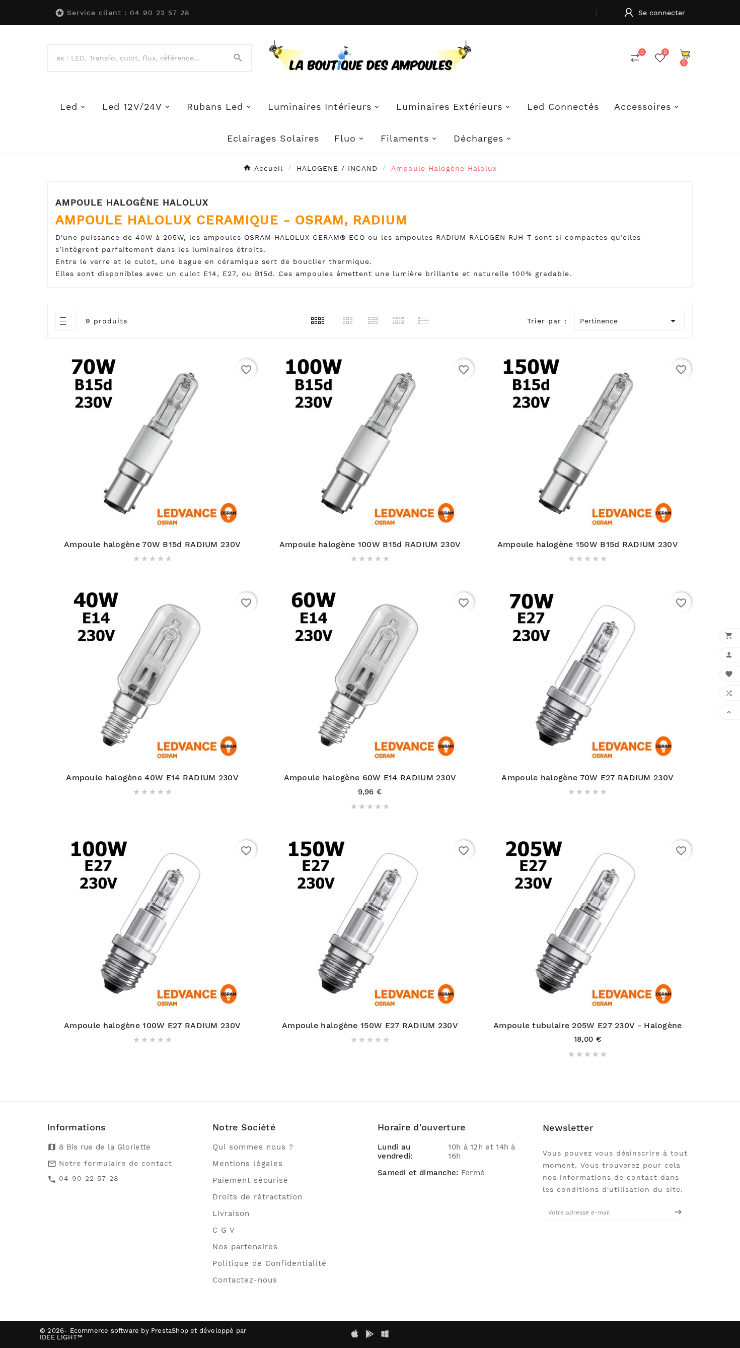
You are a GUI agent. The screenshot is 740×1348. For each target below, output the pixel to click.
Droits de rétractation (257, 1196)
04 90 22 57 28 (89, 1178)
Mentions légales (247, 1163)
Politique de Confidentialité (269, 1263)
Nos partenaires (245, 1246)
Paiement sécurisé (250, 1180)
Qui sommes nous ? (252, 1147)
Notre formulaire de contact (115, 1163)
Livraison (231, 1213)
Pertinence (629, 321)
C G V (223, 1230)
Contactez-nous (244, 1280)
